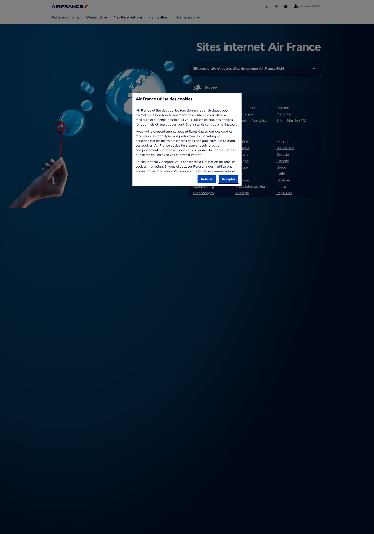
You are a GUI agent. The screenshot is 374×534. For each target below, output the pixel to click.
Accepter (228, 179)
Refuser (207, 179)
